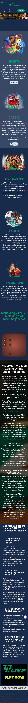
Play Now (14, 82)
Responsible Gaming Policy (18, 688)
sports (9, 71)
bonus (4, 295)
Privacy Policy (6, 688)
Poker (17, 235)
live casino (15, 183)
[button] (2, 2)
